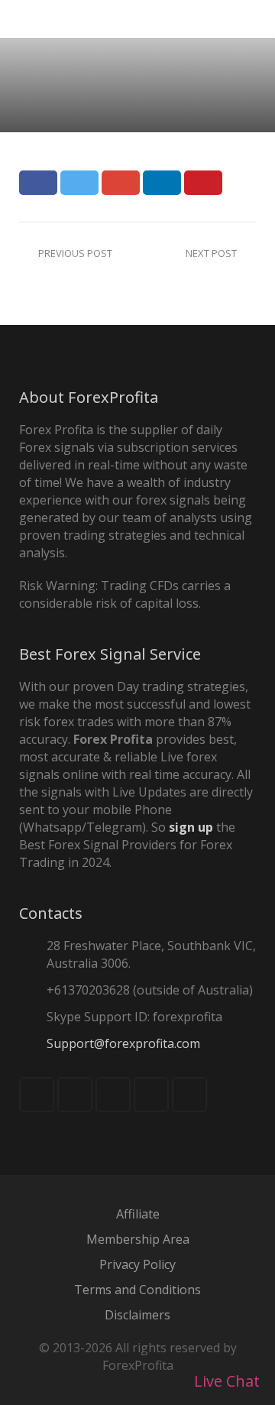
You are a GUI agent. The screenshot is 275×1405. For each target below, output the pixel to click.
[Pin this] (203, 182)
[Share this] (38, 182)
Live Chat (225, 1381)
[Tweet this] (79, 182)
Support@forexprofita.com (123, 1043)
